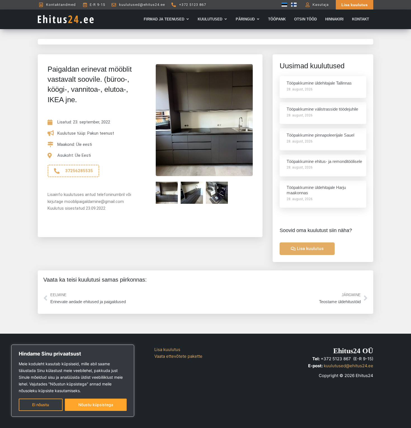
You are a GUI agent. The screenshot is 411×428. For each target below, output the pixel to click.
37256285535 (79, 170)
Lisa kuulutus (167, 349)
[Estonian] (283, 4)
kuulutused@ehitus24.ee (348, 365)
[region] (72, 381)
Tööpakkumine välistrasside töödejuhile (322, 109)
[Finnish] (292, 4)
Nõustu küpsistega (95, 404)
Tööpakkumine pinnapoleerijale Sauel (320, 135)
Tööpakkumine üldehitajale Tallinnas (319, 83)
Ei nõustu (40, 404)
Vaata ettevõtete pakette (178, 356)
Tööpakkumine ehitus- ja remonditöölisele (324, 161)
